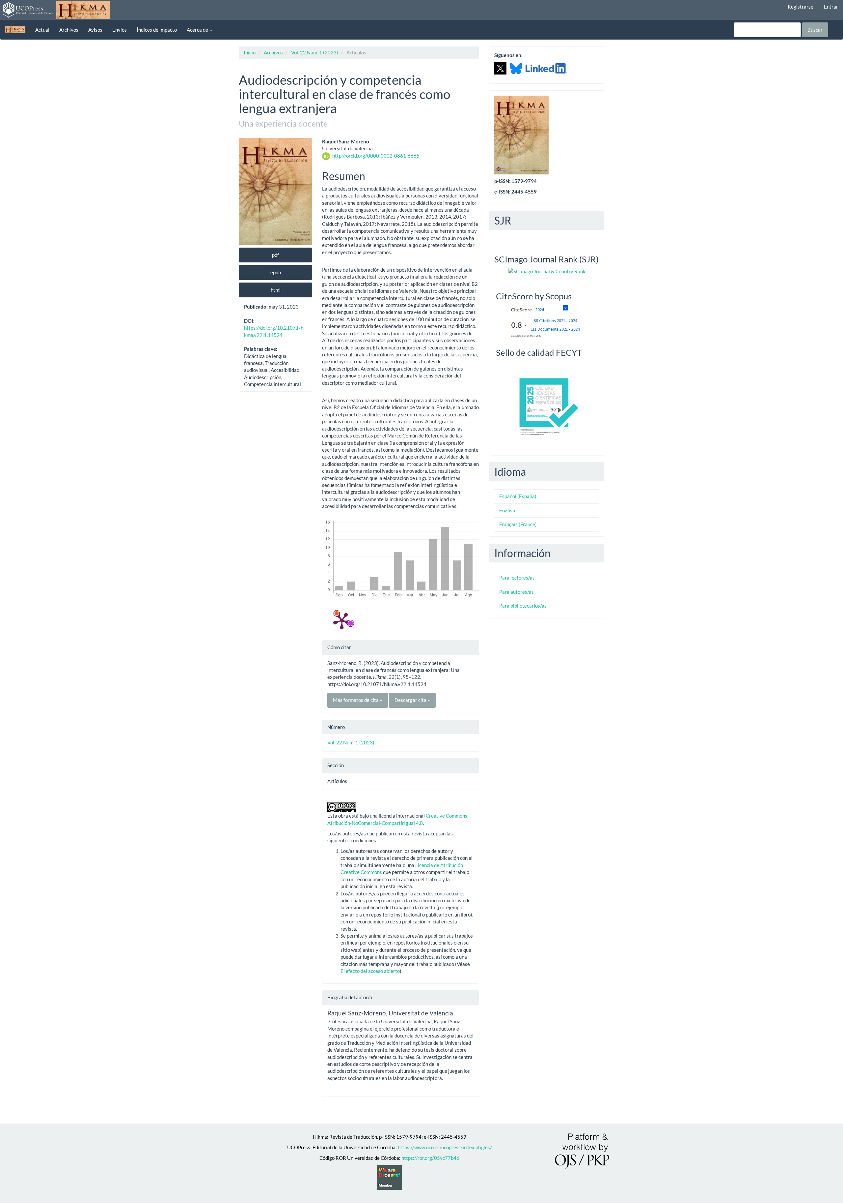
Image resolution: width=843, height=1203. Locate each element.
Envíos (119, 30)
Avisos (95, 30)
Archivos (68, 30)
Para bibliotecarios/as (523, 606)
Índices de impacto (157, 30)
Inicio (250, 52)
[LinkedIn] (546, 68)
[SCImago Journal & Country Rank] (546, 271)
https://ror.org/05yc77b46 (430, 1158)
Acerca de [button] (198, 30)
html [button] (276, 290)
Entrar (831, 7)
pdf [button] (275, 255)
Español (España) (517, 496)
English (507, 510)
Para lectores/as (517, 578)
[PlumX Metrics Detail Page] (342, 620)
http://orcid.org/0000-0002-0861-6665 (376, 156)
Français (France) (518, 524)
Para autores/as (516, 592)
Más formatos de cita (356, 700)
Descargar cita (410, 700)
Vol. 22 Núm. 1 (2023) (314, 52)
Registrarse (800, 7)
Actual (42, 30)
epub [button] (275, 272)
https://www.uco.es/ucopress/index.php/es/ (445, 1147)
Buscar (815, 30)
